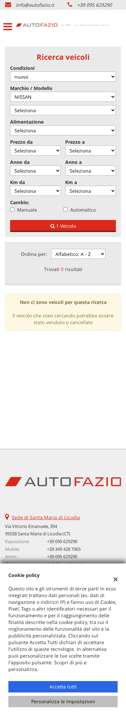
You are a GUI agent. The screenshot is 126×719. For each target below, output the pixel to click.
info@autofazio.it (35, 5)
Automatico (83, 210)
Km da (17, 182)
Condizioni (22, 68)
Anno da (20, 162)
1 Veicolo (65, 226)
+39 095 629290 (94, 5)
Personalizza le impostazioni (63, 701)
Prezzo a (75, 142)
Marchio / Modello (31, 88)
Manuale (27, 210)
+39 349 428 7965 (64, 549)
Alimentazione (27, 122)
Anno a (73, 162)
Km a (71, 182)
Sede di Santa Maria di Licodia (46, 517)
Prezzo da (21, 142)
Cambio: (19, 202)
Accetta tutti (63, 686)
